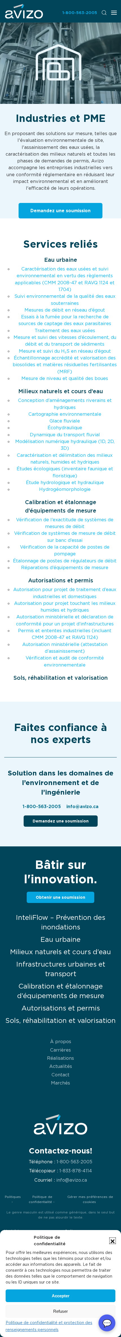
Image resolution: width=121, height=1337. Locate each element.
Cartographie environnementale (64, 414)
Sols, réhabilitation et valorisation (61, 677)
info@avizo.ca (82, 806)
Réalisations (60, 1058)
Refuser (60, 1311)
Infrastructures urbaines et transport (60, 969)
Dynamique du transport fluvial (65, 434)
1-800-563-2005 (79, 12)
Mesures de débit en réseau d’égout (64, 310)
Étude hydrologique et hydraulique (65, 482)
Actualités (60, 1066)
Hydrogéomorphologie (65, 489)
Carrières (60, 1050)
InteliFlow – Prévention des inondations (60, 922)
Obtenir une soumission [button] (60, 897)
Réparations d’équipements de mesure (64, 567)
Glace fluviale (65, 421)
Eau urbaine (60, 259)
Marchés (60, 1083)
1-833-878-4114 (75, 1170)
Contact (60, 1074)
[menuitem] (24, 11)
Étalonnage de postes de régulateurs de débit (64, 561)
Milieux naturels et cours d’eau (60, 391)
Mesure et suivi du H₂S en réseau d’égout (65, 351)
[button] (112, 1241)
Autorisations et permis (60, 580)
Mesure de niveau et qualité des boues (64, 378)
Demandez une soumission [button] (60, 210)
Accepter (61, 1295)
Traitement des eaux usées (65, 330)
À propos (60, 1041)
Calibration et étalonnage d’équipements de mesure (60, 991)
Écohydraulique (65, 427)
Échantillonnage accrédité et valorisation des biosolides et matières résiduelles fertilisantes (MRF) (65, 364)
